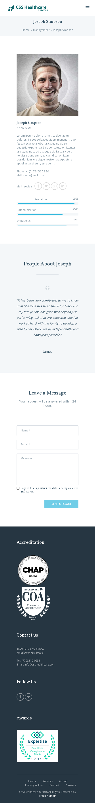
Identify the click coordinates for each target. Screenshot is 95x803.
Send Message (61, 503)
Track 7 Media (47, 796)
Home (26, 30)
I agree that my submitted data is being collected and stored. (49, 490)
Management (41, 30)
